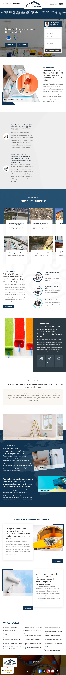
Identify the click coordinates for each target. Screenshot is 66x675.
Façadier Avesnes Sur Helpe (10, 630)
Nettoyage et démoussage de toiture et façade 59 (23, 12)
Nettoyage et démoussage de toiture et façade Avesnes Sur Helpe (53, 632)
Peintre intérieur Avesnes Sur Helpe (32, 633)
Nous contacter (22, 44)
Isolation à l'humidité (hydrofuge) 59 (32, 12)
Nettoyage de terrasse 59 (56, 12)
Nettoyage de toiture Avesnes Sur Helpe (33, 630)
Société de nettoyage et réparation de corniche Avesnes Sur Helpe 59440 (53, 649)
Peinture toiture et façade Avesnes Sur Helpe (33, 648)
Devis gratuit (28, 608)
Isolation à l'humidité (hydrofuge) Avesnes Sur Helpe (54, 640)
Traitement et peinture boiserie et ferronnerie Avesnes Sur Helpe (52, 628)
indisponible (8, 3)
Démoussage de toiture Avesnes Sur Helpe (13, 637)
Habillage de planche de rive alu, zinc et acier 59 (60, 14)
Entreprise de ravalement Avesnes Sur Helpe (13, 633)
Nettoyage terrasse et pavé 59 (10, 11)
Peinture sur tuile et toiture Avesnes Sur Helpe (33, 636)
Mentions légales (25, 671)
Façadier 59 (40, 11)
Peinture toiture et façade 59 (14, 12)
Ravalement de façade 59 (48, 11)
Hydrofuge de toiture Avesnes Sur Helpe (33, 627)
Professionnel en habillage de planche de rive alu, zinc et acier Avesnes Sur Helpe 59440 (53, 645)
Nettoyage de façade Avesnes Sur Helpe (13, 646)
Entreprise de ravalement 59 (36, 12)
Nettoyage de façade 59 (52, 11)
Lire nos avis (7, 672)
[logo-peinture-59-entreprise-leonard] (33, 4)
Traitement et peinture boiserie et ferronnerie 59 (18, 12)
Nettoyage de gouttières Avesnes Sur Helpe (12, 640)
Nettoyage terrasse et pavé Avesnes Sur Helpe (33, 644)
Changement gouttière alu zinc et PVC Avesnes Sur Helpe (33, 640)
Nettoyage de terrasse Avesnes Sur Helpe (13, 643)
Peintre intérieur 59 (43, 11)
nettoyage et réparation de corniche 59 (64, 13)
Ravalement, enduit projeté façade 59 (28, 12)
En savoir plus (21, 232)
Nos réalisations (10, 44)
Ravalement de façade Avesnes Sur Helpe (13, 648)
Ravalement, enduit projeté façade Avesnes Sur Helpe (52, 636)
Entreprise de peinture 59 (2, 12)
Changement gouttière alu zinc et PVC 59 (6, 12)
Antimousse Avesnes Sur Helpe (11, 627)
